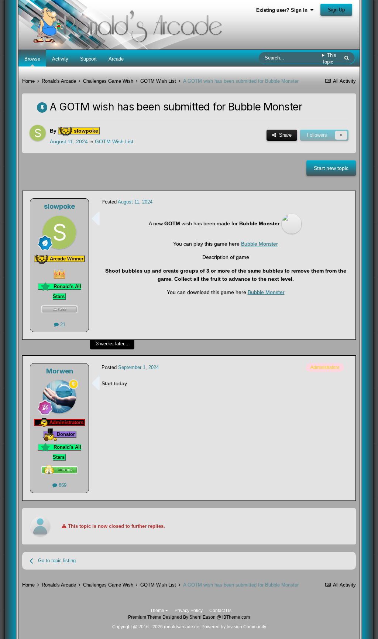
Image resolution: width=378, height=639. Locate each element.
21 (62, 324)
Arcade (116, 59)
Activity (60, 59)
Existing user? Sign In (283, 10)
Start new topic (331, 168)
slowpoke (59, 206)
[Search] (347, 58)
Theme (157, 610)
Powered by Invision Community (234, 626)
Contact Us (220, 610)
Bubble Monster (259, 244)
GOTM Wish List (114, 141)
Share (284, 135)
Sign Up (336, 10)
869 (61, 485)
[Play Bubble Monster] (291, 223)
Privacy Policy (189, 610)
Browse (32, 59)
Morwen (59, 371)
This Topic (329, 58)
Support (88, 59)
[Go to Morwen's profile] (59, 396)
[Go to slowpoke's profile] (38, 133)
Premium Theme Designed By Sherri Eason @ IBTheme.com (189, 617)
